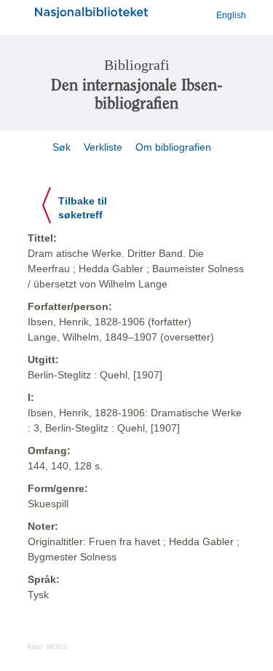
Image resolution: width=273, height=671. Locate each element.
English (231, 15)
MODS (57, 647)
